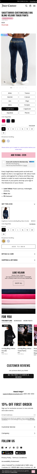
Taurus (27, 93)
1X (27, 129)
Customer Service (8, 427)
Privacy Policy (31, 419)
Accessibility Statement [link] (10, 461)
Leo (10, 101)
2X (32, 129)
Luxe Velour (5, 20)
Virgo (27, 101)
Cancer (27, 97)
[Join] (32, 415)
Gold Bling (4, 141)
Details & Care (8, 254)
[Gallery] (9, 335)
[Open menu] (34, 6)
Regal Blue (8, 121)
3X (3, 133)
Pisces (27, 113)
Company (5, 433)
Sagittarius (10, 109)
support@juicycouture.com (13, 394)
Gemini (9, 97)
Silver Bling (8, 141)
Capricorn (27, 109)
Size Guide (32, 125)
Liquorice (13, 121)
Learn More (14, 472)
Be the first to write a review (18, 376)
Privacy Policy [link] (6, 458)
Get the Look (7, 204)
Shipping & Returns (10, 260)
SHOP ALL (18, 283)
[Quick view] (13, 342)
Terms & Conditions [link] (19, 458)
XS (3, 129)
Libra (10, 105)
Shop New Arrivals (25, 1)
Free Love (4, 121)
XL (22, 129)
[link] (2, 447)
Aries (10, 93)
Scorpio (27, 105)
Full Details (32, 224)
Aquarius (10, 113)
